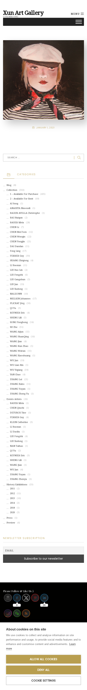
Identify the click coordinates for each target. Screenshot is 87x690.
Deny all (43, 670)
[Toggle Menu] (78, 22)
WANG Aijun (16, 331)
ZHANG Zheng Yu (19, 393)
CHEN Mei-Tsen (18, 232)
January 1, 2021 (45, 127)
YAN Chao (15, 374)
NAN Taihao (16, 446)
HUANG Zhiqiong (19, 260)
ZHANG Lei (16, 379)
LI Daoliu (15, 431)
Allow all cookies (43, 659)
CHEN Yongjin (17, 241)
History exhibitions (16, 484)
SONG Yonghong (19, 322)
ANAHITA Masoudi (20, 208)
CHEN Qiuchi (17, 408)
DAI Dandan (16, 246)
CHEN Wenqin (17, 236)
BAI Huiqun (16, 217)
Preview (10, 522)
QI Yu (13, 308)
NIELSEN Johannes (20, 298)
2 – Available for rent (21, 198)
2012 (12, 493)
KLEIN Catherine (19, 422)
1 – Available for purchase (24, 194)
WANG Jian (16, 341)
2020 (12, 512)
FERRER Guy (17, 256)
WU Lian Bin (16, 365)
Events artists (14, 399)
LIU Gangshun (17, 279)
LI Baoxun (15, 265)
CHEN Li (14, 227)
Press (9, 518)
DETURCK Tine (18, 412)
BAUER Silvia (17, 222)
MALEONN (16, 294)
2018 (12, 507)
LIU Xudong (16, 289)
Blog (8, 185)
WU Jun (14, 360)
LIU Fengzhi (16, 275)
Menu (75, 14)
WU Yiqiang (16, 370)
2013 (12, 498)
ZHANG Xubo (17, 384)
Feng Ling (15, 251)
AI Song (14, 203)
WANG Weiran (17, 351)
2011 (12, 488)
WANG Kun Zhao (19, 346)
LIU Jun (14, 284)
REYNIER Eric (17, 312)
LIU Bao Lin (16, 270)
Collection (11, 190)
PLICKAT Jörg (17, 303)
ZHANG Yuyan (17, 389)
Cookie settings (43, 681)
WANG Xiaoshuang (20, 355)
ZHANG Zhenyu (18, 479)
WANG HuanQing (19, 336)
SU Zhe (13, 327)
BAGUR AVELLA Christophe (25, 213)
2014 (12, 503)
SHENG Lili (16, 317)
